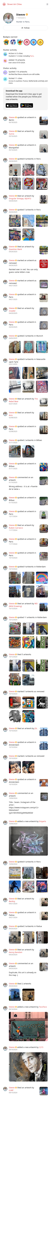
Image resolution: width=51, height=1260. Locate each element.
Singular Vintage (16, 198)
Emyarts (42, 821)
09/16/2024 (13, 1009)
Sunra (11, 134)
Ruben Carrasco (16, 528)
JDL (36, 728)
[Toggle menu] (47, 4)
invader (12, 311)
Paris (32, 56)
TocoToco (43, 1007)
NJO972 (28, 198)
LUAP (11, 1090)
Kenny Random (15, 952)
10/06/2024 (13, 824)
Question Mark (15, 249)
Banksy (12, 901)
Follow (27, 28)
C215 (41, 1047)
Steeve (12, 117)
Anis (11, 415)
